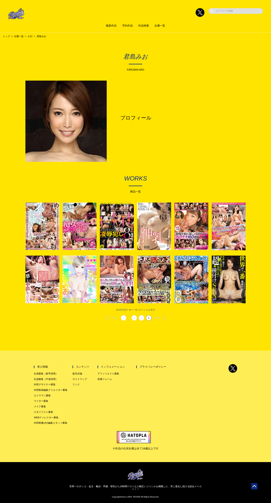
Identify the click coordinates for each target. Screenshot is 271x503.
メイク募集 (40, 406)
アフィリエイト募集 (108, 373)
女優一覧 (159, 25)
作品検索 (143, 25)
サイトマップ (80, 379)
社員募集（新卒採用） (46, 373)
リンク (76, 384)
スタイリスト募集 (43, 412)
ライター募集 (41, 401)
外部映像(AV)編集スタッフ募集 (50, 423)
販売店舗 (77, 373)
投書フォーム (105, 379)
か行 (30, 36)
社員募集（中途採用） (46, 379)
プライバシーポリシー (152, 366)
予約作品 (127, 25)
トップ (6, 36)
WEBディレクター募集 (46, 417)
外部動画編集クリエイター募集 (50, 390)
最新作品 (111, 25)
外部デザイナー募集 (44, 384)
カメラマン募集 (42, 395)
